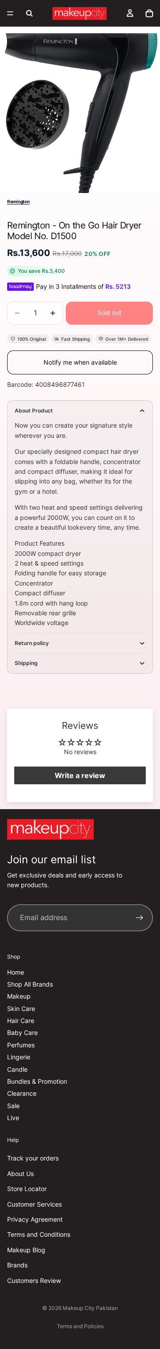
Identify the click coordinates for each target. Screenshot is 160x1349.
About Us (20, 1173)
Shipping (26, 663)
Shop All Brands (30, 984)
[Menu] (10, 13)
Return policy (32, 643)
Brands (17, 1265)
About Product (34, 410)
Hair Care (20, 1020)
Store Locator (27, 1189)
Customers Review (34, 1280)
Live (13, 1118)
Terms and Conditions (38, 1235)
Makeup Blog (26, 1250)
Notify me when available (80, 362)
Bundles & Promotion (37, 1081)
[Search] (29, 13)
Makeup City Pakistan (90, 1308)
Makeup (19, 996)
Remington (18, 201)
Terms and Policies (80, 1326)
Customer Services (34, 1204)
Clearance (21, 1093)
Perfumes (21, 1045)
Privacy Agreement (35, 1219)
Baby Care (22, 1033)
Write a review (80, 775)
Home (15, 972)
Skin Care (21, 1008)
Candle (17, 1069)
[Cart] (149, 13)
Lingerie (18, 1057)
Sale (13, 1105)
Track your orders (33, 1158)
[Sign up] (139, 918)
